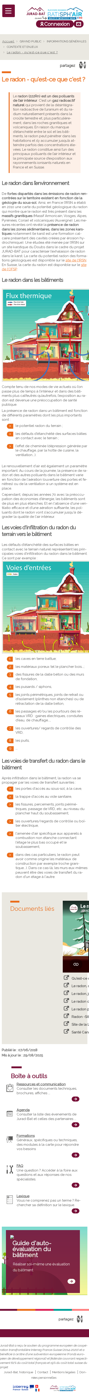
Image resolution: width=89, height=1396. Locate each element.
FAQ (20, 1166)
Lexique (23, 1196)
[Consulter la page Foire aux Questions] (75, 1185)
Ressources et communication (41, 1084)
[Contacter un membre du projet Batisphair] (79, 24)
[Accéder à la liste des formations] (75, 1155)
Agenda (23, 1110)
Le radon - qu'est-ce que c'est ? (32, 52)
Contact (42, 1372)
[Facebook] (85, 65)
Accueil (8, 41)
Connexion (57, 24)
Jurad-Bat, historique (18, 1372)
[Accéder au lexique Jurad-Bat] (75, 1210)
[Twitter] (81, 65)
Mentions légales (63, 1372)
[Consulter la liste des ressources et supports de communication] (75, 1099)
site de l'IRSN (75, 260)
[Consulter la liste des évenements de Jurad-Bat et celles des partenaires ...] (75, 1124)
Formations (26, 1136)
